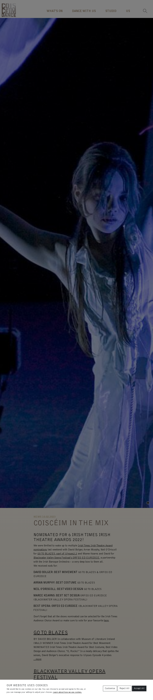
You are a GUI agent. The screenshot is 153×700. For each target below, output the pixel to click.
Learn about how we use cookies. (67, 692)
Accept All (139, 688)
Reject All (124, 688)
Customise (110, 688)
